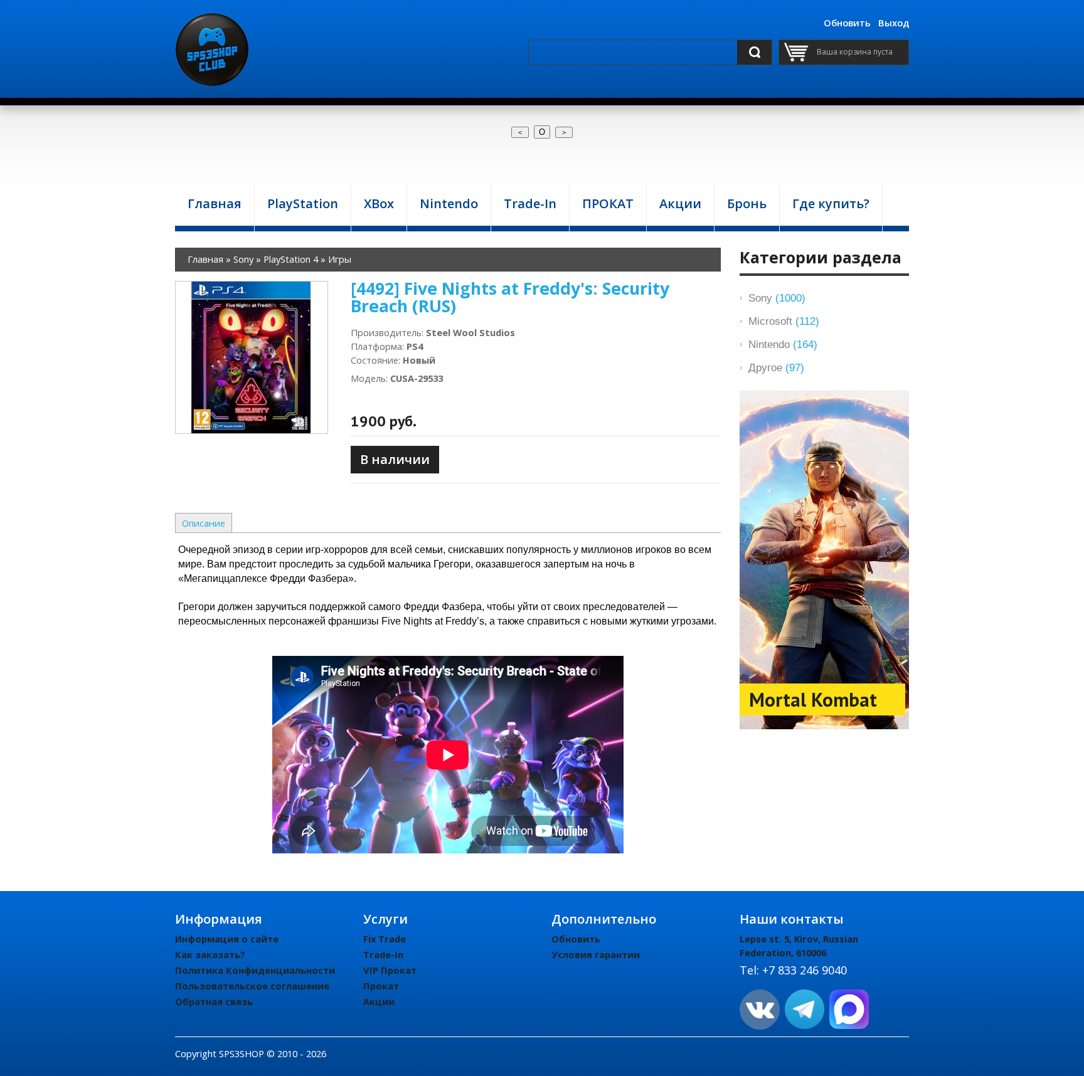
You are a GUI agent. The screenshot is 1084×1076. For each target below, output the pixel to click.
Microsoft (783, 321)
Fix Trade (384, 938)
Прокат (381, 985)
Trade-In (383, 954)
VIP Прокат (390, 970)
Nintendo (782, 344)
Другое (776, 367)
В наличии (395, 459)
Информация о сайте (227, 938)
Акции (379, 1001)
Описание (203, 523)
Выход (893, 22)
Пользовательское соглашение (252, 985)
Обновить (847, 22)
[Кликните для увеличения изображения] (251, 357)
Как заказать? (210, 954)
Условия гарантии (595, 954)
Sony (776, 298)
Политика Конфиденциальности (255, 970)
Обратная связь (214, 1001)
